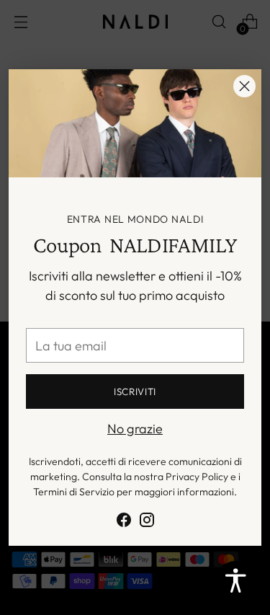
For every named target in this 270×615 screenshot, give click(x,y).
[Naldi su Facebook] (123, 522)
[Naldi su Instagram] (147, 522)
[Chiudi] (244, 86)
